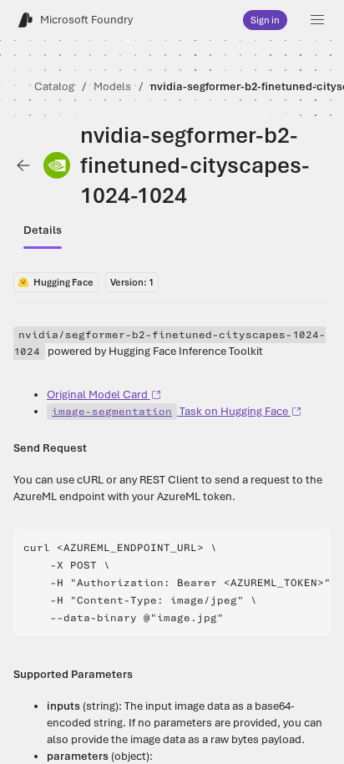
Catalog (54, 86)
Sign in (265, 20)
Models (112, 86)
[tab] (42, 230)
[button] (317, 20)
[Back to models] (23, 165)
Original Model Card (97, 394)
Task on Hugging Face (170, 411)
